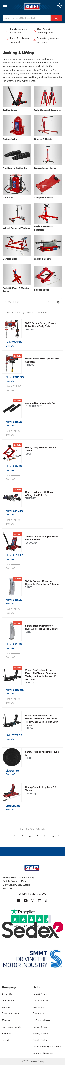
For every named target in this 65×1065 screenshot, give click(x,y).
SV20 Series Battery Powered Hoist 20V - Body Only (41, 326)
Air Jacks (8, 197)
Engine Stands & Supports (43, 228)
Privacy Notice (40, 1034)
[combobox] (32, 18)
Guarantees (39, 1007)
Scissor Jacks (41, 289)
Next (54, 836)
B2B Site (6, 1034)
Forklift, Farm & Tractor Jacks (16, 290)
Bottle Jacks (10, 139)
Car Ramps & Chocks (15, 168)
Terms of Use (40, 1027)
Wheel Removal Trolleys (16, 228)
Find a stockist (40, 1000)
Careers (6, 1007)
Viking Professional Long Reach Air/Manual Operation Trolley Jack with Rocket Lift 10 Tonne (41, 676)
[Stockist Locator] (59, 7)
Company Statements (44, 1053)
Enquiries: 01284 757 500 (32, 894)
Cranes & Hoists (43, 139)
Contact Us (38, 1013)
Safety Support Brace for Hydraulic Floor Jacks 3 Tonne (42, 584)
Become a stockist (11, 1027)
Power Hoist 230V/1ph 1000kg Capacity (42, 362)
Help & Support (41, 994)
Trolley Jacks (10, 110)
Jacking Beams (42, 259)
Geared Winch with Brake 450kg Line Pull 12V (39, 495)
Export (5, 1040)
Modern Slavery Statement (47, 1046)
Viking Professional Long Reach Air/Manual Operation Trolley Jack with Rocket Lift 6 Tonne (42, 722)
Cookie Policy (40, 1040)
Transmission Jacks (45, 168)
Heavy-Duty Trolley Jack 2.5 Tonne (40, 790)
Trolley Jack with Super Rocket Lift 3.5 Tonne (42, 539)
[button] (58, 302)
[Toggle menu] (5, 6)
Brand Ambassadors (13, 1013)
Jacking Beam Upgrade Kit (40, 405)
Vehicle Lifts (10, 259)
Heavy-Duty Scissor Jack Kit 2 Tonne (41, 450)
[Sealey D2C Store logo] (32, 6)
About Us (7, 994)
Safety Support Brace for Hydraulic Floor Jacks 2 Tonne (42, 629)
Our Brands (8, 1000)
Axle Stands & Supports (47, 110)
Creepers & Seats (44, 197)
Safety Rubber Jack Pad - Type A (42, 755)
